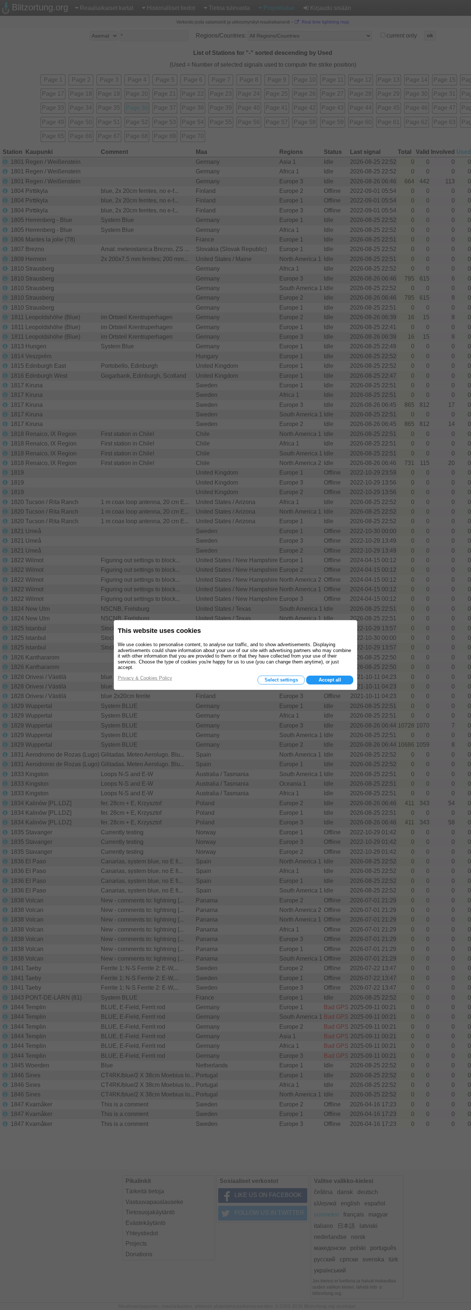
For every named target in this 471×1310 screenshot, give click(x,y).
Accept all (330, 680)
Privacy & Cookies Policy (145, 678)
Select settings (281, 680)
